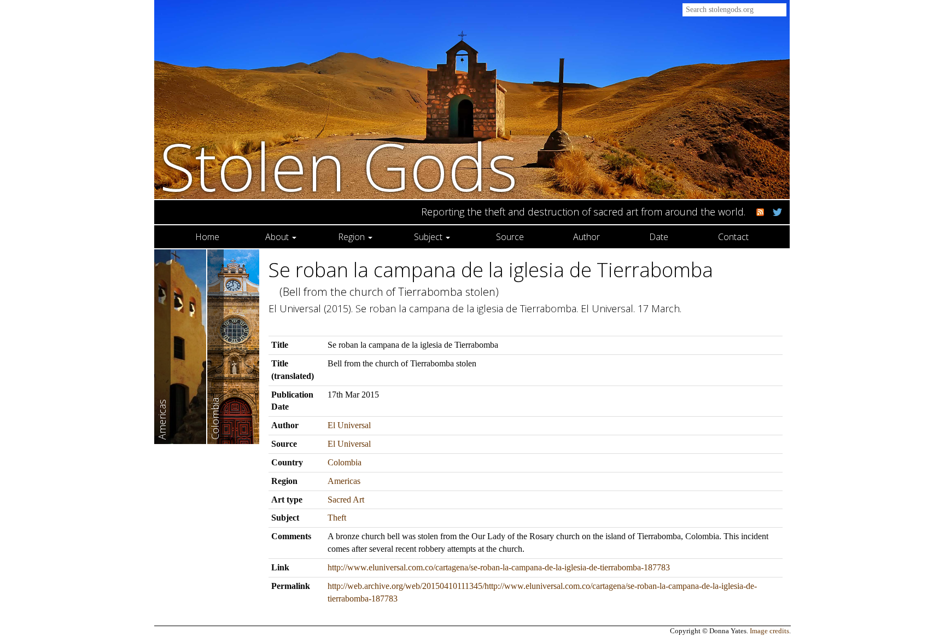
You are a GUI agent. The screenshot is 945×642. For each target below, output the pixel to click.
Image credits (769, 631)
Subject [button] (429, 237)
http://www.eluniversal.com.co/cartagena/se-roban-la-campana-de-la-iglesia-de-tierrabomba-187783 (499, 567)
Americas (344, 481)
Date (658, 237)
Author (586, 237)
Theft (337, 517)
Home (207, 237)
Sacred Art (346, 499)
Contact (733, 237)
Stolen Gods (339, 166)
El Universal (349, 425)
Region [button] (352, 237)
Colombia (344, 462)
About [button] (278, 237)
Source (510, 237)
